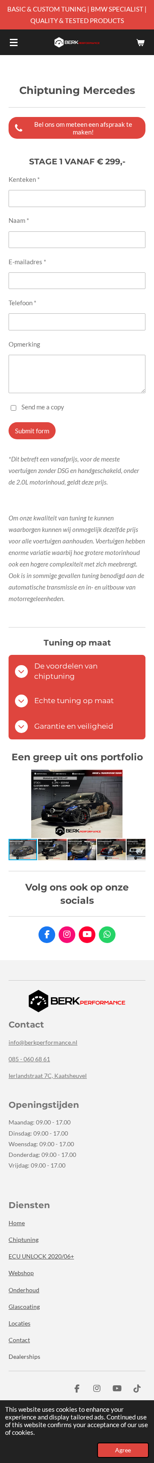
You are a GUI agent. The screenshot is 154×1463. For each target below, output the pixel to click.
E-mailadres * (27, 262)
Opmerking (24, 344)
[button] (138, 777)
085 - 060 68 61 (29, 1059)
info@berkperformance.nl (43, 1042)
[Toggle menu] (13, 42)
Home (17, 1222)
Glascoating (24, 1306)
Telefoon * (22, 303)
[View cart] (140, 42)
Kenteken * (24, 179)
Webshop (21, 1272)
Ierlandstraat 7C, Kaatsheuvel (48, 1075)
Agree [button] (123, 1450)
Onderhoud (24, 1290)
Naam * (19, 220)
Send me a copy (42, 407)
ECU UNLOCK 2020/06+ (41, 1256)
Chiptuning (23, 1239)
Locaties (19, 1323)
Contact (19, 1339)
